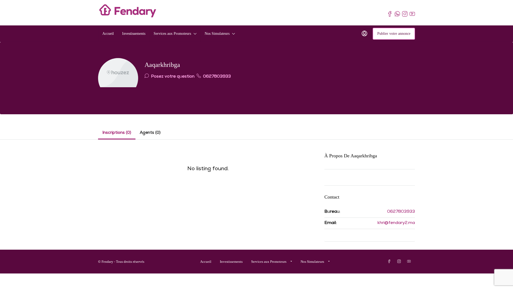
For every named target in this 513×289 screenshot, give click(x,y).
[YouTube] (410, 262)
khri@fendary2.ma (396, 223)
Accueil (108, 34)
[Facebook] (390, 262)
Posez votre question (172, 77)
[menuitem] (364, 33)
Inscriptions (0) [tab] (116, 133)
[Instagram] (400, 262)
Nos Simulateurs (217, 34)
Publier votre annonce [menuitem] (393, 34)
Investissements (133, 34)
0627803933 (216, 77)
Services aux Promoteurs (172, 34)
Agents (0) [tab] (150, 133)
